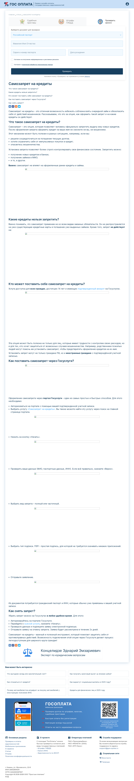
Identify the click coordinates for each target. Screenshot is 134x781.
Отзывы (8, 754)
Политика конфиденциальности (18, 756)
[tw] (19, 106)
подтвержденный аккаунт (91, 288)
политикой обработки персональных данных (37, 65)
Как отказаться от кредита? (18, 682)
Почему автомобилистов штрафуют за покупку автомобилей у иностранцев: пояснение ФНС (33, 691)
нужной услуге (32, 623)
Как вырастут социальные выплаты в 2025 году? (90, 682)
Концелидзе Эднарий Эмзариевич (70, 650)
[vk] (10, 106)
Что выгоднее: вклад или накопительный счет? (26, 674)
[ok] (16, 106)
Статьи (8, 751)
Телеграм (106, 762)
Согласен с (33, 65)
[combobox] (67, 35)
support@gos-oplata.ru (108, 748)
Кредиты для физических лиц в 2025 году (87, 690)
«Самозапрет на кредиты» (41, 409)
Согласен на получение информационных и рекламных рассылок (36, 59)
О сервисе (9, 749)
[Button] (127, 4)
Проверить (67, 71)
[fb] (13, 106)
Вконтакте (106, 758)
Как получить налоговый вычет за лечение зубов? (90, 674)
